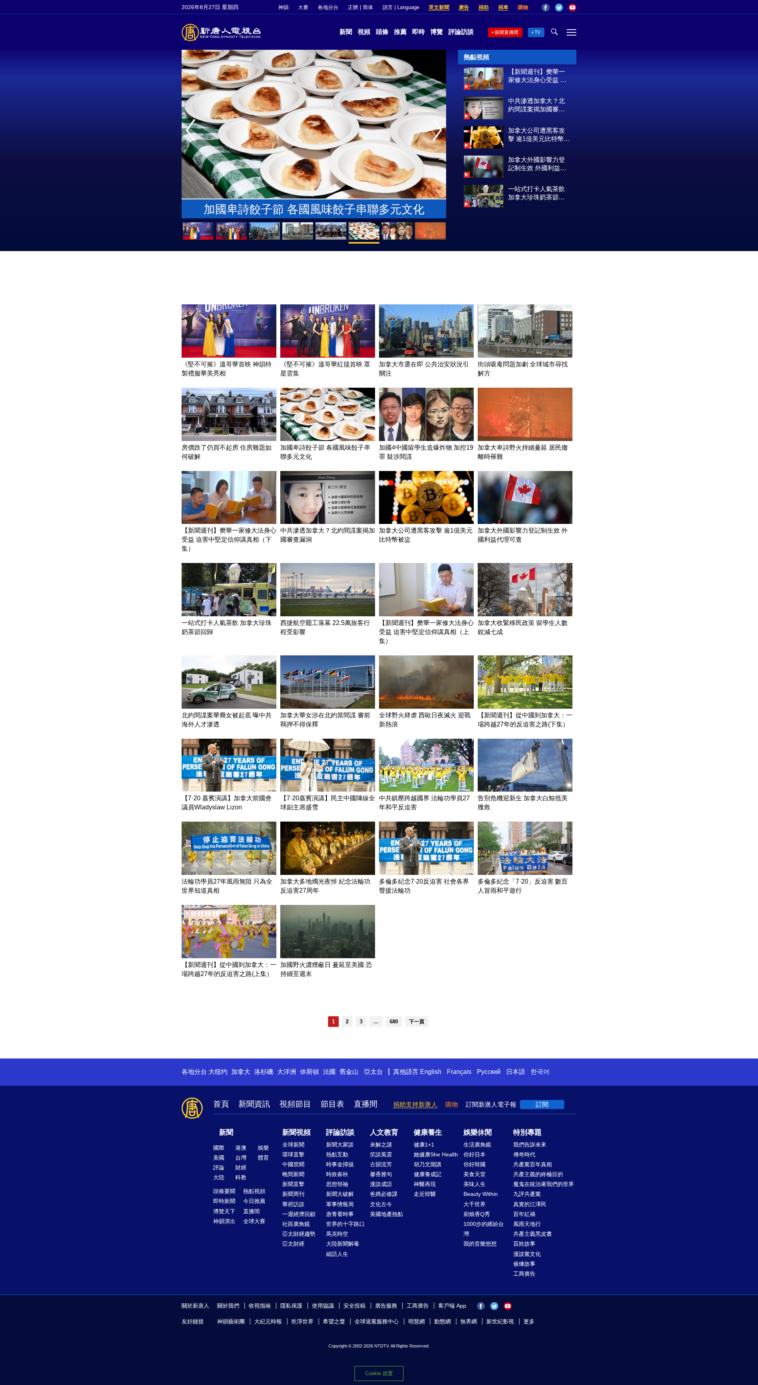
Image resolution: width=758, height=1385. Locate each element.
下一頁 (416, 1022)
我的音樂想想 (480, 1243)
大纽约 (217, 1071)
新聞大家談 (340, 1144)
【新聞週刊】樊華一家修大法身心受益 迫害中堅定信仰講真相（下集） (537, 76)
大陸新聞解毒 (342, 1243)
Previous (192, 131)
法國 (329, 1071)
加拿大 (240, 1071)
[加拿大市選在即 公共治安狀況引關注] (426, 355)
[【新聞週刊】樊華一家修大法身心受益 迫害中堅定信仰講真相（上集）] (426, 614)
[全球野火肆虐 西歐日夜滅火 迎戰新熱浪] (426, 706)
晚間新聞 (293, 1174)
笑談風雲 (381, 1154)
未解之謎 (381, 1144)
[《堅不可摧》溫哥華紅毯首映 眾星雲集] (327, 355)
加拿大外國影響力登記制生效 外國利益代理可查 (537, 164)
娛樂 (263, 1148)
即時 (418, 31)
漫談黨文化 (527, 1254)
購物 (523, 7)
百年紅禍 (524, 1214)
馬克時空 (337, 1234)
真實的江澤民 (529, 1204)
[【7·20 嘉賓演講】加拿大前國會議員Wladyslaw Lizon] (229, 789)
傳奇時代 (524, 1154)
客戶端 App (452, 1305)
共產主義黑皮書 (532, 1234)
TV (537, 32)
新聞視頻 (296, 1132)
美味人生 (474, 1184)
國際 (218, 1148)
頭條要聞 (224, 1191)
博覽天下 (224, 1211)
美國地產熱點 (386, 1214)
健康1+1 (424, 1144)
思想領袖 (337, 1184)
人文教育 (384, 1132)
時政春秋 (337, 1174)
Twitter (559, 7)
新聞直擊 (293, 1184)
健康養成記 (427, 1174)
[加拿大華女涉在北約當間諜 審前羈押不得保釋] (327, 706)
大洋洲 (286, 1071)
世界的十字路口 (345, 1224)
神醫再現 (425, 1184)
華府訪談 (293, 1204)
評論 (218, 1167)
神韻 (283, 7)
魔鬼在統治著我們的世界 (543, 1184)
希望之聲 (334, 1321)
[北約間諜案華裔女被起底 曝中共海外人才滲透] (229, 706)
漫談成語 (381, 1184)
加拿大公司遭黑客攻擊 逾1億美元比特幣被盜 (539, 135)
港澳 (240, 1148)
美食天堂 (474, 1174)
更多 (529, 1321)
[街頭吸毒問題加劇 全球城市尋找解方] (525, 355)
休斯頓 (309, 1071)
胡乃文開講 (427, 1164)
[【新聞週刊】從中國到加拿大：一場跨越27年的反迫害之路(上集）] (229, 956)
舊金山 (349, 1071)
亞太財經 (293, 1243)
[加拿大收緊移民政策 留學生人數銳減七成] (525, 614)
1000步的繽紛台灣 (483, 1229)
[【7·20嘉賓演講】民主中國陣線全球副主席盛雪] (327, 789)
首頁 (221, 1104)
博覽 (436, 31)
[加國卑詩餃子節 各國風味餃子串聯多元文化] (327, 438)
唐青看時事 (340, 1214)
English (430, 1071)
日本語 (515, 1071)
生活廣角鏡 (477, 1144)
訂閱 (542, 1104)
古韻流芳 (381, 1164)
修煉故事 (524, 1264)
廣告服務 (386, 1305)
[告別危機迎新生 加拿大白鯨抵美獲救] (525, 789)
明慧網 (416, 1321)
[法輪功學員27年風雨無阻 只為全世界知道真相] (229, 872)
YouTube (572, 7)
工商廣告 (524, 1274)
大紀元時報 (268, 1321)
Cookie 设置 (379, 1373)
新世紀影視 (500, 1321)
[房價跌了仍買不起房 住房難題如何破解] (229, 438)
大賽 (303, 7)
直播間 (365, 1104)
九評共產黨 (527, 1194)
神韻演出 (224, 1221)
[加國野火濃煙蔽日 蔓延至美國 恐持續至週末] (327, 956)
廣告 (464, 7)
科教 (240, 1177)
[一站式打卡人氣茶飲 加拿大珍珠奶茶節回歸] (483, 205)
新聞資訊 (254, 1104)
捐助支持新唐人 (415, 1104)
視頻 (364, 31)
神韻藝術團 (231, 1321)
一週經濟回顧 (298, 1214)
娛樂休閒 (477, 1132)
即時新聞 (224, 1201)
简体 (368, 7)
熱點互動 (337, 1154)
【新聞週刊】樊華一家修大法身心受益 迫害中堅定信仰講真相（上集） (426, 631)
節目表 (332, 1104)
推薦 (400, 31)
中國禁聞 (293, 1164)
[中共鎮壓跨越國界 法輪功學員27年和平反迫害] (426, 789)
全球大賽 (254, 1221)
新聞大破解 (340, 1194)
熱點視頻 (254, 1191)
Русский (489, 1071)
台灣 (240, 1157)
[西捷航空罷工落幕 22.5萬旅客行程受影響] (327, 614)
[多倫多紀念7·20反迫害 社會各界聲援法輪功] (426, 872)
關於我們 (228, 1305)
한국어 (540, 1071)
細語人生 (337, 1254)
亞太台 (373, 1071)
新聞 (346, 31)
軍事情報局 (340, 1204)
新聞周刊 (293, 1194)
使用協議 (323, 1305)
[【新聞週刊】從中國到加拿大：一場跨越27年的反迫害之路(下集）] (525, 706)
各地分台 (328, 7)
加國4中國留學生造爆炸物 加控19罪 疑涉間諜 (314, 209)
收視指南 (260, 1305)
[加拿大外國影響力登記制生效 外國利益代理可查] (483, 175)
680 (394, 1022)
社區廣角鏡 (296, 1224)
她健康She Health (436, 1154)
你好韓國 (474, 1164)
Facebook (546, 7)
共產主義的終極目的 (538, 1174)
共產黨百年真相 (532, 1164)
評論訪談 (461, 31)
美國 (218, 1157)
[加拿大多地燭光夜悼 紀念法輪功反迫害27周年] (327, 872)
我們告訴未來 (529, 1144)
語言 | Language (401, 7)
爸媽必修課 (384, 1194)
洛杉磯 (263, 1071)
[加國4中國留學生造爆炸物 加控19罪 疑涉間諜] (426, 438)
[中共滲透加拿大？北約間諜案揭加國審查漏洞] (483, 117)
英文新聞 (439, 7)
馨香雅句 (381, 1174)
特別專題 (527, 1132)
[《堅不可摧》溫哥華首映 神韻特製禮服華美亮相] (229, 355)
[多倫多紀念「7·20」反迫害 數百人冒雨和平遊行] (525, 872)
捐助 (483, 7)
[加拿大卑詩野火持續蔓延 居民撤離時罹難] (525, 438)
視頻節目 (295, 1104)
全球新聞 (293, 1144)
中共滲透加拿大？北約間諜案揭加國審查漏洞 (536, 105)
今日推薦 (254, 1201)
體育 (263, 1157)
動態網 (442, 1321)
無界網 (468, 1321)
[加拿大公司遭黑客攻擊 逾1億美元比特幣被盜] (483, 146)
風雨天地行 (527, 1224)
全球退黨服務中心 (377, 1321)
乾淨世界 (302, 1321)
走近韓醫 (425, 1194)
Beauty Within (480, 1194)
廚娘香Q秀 (476, 1214)
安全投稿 (354, 1305)
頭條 (382, 31)
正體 (353, 7)
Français (459, 1071)
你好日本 (474, 1154)
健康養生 (428, 1132)
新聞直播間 (506, 32)
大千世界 (474, 1204)
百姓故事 (524, 1243)
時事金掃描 (340, 1164)
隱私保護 (291, 1305)
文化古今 (381, 1204)
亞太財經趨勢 (298, 1234)
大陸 (218, 1177)
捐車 (503, 7)
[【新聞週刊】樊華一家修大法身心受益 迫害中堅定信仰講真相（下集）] (483, 87)
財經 (240, 1167)
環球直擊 (293, 1154)
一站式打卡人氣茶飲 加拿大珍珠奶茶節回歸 (536, 193)
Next (439, 131)
